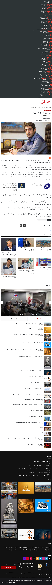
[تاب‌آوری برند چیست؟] (47, 434)
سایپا (6, 547)
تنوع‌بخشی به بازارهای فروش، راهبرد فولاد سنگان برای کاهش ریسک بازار (9, 253)
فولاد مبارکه (33, 549)
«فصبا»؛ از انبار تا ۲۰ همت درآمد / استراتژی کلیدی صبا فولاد (31, 389)
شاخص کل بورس (43, 549)
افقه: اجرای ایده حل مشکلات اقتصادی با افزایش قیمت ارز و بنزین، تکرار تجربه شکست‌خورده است (24, 438)
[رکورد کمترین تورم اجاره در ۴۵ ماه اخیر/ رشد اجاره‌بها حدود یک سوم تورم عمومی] (47, 406)
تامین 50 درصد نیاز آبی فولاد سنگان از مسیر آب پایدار (26, 271)
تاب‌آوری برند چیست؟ (38, 433)
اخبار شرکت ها (45, 107)
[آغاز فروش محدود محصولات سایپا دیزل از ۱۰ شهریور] (47, 345)
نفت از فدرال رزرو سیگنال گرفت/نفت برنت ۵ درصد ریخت (31, 370)
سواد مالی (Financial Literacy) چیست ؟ (34, 328)
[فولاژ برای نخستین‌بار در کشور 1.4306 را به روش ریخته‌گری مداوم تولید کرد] (47, 337)
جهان (16, 547)
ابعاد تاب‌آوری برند (39, 427)
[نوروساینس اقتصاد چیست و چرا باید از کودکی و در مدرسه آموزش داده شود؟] (47, 396)
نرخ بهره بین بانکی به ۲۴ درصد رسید (35, 416)
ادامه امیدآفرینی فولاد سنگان (45, 267)
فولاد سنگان (38, 220)
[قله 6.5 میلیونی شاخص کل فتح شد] (47, 384)
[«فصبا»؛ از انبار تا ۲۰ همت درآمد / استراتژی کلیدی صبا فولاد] (47, 390)
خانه (49, 107)
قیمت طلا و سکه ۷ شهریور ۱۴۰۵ (37, 410)
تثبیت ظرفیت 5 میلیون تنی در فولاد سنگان (9, 276)
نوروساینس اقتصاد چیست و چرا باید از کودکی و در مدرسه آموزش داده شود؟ (28, 394)
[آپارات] (31, 558)
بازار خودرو (42, 547)
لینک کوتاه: (50, 120)
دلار (9, 547)
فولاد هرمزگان (27, 549)
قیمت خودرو (22, 549)
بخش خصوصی (44, 220)
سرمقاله (49, 549)
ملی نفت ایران (15, 549)
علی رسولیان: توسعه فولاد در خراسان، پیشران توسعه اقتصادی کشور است (27, 248)
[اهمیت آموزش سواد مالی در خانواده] (47, 378)
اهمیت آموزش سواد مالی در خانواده (36, 376)
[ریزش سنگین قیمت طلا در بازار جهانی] (47, 445)
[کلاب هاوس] (24, 558)
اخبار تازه (39, 318)
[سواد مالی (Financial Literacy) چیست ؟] (47, 330)
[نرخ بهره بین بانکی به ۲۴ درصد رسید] (47, 418)
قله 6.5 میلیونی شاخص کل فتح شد (36, 383)
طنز (37, 549)
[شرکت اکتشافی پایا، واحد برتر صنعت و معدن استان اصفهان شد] (47, 362)
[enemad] (46, 570)
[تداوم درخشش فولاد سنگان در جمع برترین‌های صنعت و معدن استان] (43, 242)
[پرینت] (21, 225)
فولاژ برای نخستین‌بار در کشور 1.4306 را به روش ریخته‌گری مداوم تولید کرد (28, 334)
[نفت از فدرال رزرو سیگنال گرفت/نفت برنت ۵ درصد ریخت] (47, 372)
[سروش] (34, 558)
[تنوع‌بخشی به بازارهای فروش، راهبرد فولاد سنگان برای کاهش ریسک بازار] (8, 244)
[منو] (1, 102)
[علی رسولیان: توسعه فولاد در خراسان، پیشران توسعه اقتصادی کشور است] (26, 242)
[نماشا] (27, 558)
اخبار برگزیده (48, 547)
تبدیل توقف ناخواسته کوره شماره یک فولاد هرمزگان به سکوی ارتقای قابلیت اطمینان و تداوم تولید (24, 349)
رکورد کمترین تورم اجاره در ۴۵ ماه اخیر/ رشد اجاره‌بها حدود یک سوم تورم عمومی (27, 404)
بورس (20, 547)
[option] (26, 302)
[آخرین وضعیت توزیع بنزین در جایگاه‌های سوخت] (47, 401)
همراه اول (9, 549)
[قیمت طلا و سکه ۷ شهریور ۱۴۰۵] (47, 412)
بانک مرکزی (31, 547)
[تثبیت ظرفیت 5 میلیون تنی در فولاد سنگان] (8, 266)
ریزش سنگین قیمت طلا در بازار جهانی (35, 444)
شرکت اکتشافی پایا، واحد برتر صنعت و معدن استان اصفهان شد (31, 356)
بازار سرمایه (37, 547)
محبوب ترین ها (14, 318)
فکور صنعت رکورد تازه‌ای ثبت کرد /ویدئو (40, 314)
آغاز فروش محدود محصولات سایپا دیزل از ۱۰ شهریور (33, 342)
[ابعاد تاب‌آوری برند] (47, 429)
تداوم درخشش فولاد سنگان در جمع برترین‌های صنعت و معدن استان (44, 248)
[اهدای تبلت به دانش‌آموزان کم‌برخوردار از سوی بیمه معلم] (47, 186)
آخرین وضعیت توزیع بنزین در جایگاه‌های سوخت (33, 399)
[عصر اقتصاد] (44, 102)
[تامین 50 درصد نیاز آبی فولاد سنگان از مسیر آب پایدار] (26, 263)
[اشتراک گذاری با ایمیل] (24, 225)
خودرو (12, 547)
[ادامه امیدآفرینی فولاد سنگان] (43, 262)
